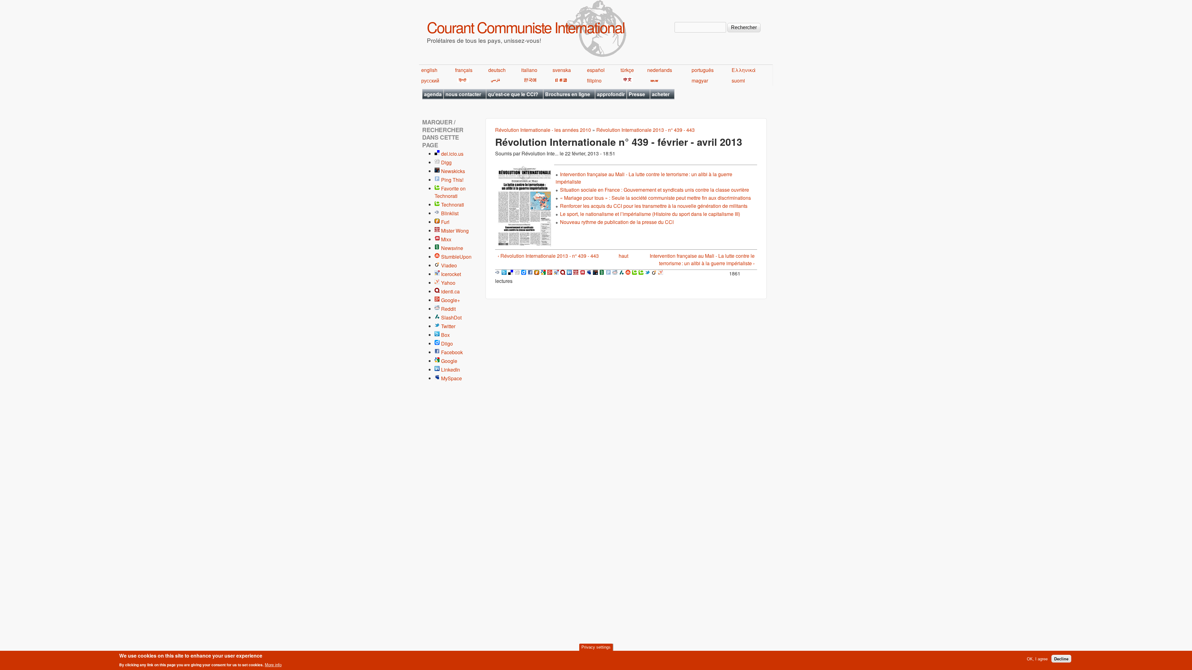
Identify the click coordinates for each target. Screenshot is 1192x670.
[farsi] (494, 80)
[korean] (529, 80)
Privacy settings (596, 647)
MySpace (451, 378)
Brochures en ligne (567, 94)
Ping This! (452, 179)
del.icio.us (452, 153)
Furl (445, 222)
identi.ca (450, 291)
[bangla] (653, 80)
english (429, 70)
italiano (529, 70)
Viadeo (449, 265)
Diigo (447, 343)
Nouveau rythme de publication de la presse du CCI (617, 222)
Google (449, 360)
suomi (738, 80)
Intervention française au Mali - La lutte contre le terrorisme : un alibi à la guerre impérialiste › (702, 259)
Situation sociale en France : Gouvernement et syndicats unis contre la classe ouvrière (654, 189)
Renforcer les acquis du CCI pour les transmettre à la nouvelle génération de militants (653, 205)
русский (430, 80)
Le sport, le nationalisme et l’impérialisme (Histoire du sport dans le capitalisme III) (650, 213)
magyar (700, 80)
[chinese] (627, 80)
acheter (661, 94)
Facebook (452, 352)
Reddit (448, 308)
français (463, 70)
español (596, 70)
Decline (1061, 658)
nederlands (659, 70)
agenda (433, 94)
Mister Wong (455, 230)
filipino (594, 80)
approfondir (611, 94)
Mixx (446, 239)
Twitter (448, 326)
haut (623, 255)
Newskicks (453, 171)
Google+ (450, 300)
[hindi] (462, 80)
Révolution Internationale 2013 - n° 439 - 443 (645, 129)
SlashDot (451, 317)
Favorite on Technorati (450, 192)
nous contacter (463, 94)
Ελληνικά (744, 70)
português (703, 70)
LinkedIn (450, 369)
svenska (562, 70)
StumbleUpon (456, 256)
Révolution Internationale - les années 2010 (543, 129)
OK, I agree (1037, 658)
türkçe (627, 70)
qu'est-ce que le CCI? (513, 94)
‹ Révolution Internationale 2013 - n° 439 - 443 (548, 255)
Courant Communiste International (526, 27)
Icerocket (451, 274)
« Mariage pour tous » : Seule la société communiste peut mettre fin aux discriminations (655, 197)
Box (445, 334)
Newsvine (452, 248)
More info (273, 665)
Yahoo (448, 282)
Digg (446, 162)
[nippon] (560, 80)
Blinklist (449, 213)
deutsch (497, 70)
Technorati (452, 204)
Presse (637, 94)
